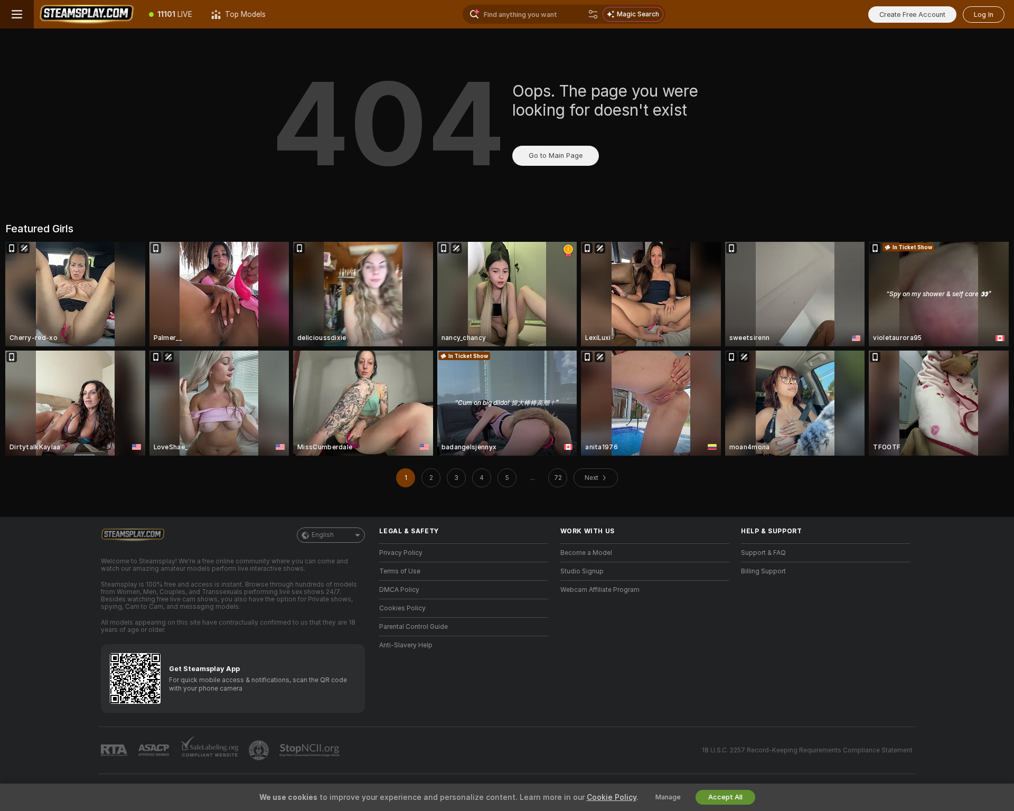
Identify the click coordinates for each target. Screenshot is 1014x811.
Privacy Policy (400, 553)
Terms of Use (399, 571)
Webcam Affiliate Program (600, 589)
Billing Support (763, 571)
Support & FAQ (763, 553)
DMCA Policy (399, 589)
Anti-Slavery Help (406, 645)
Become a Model (586, 553)
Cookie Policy (611, 797)
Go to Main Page (556, 155)
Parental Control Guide (413, 626)
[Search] (593, 14)
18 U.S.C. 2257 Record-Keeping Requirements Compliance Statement (807, 750)
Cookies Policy (402, 608)
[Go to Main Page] (86, 14)
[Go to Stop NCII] (310, 750)
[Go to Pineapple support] (260, 750)
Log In (983, 14)
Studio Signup (582, 571)
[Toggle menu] (17, 14)
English (323, 535)
